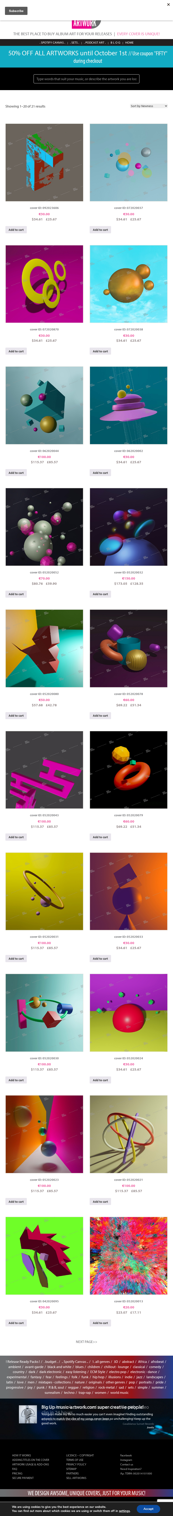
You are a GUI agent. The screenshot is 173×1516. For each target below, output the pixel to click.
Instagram (126, 1460)
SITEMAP (71, 1469)
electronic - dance (143, 1371)
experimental (17, 1377)
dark (32, 1371)
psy (30, 1387)
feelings (62, 1377)
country (19, 1371)
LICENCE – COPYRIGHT (80, 1455)
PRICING (17, 1473)
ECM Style (97, 1371)
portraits (145, 1382)
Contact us (126, 1464)
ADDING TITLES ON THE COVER (30, 1460)
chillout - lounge (116, 1366)
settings (124, 1511)
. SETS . (74, 42)
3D (116, 1361)
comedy (155, 1366)
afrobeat (157, 1361)
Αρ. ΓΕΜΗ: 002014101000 (136, 1473)
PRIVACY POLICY (76, 1464)
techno (69, 1392)
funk (85, 1377)
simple (143, 1387)
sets (131, 1387)
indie (128, 1377)
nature (80, 1382)
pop (132, 1382)
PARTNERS (72, 1473)
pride (160, 1382)
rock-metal (106, 1387)
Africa (142, 1361)
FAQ (14, 1469)
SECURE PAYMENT (23, 1478)
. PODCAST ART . (95, 42)
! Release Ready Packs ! (23, 1361)
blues (79, 1366)
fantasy (36, 1377)
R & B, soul (56, 1387)
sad (121, 1387)
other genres (115, 1382)
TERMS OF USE (74, 1460)
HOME (129, 42)
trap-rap (85, 1392)
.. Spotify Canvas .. (75, 1361)
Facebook (126, 1455)
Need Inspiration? (130, 1469)
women (100, 1392)
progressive (14, 1387)
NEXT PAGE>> (86, 1341)
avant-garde (34, 1366)
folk (74, 1377)
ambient (14, 1366)
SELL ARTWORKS (76, 1478)
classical (139, 1366)
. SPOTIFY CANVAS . (52, 42)
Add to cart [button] (16, 230)
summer (158, 1387)
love (20, 1382)
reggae (73, 1387)
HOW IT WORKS (21, 1455)
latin (9, 1382)
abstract (128, 1361)
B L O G (115, 42)
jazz (139, 1377)
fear (49, 1377)
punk (41, 1387)
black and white (59, 1366)
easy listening (76, 1371)
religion (88, 1387)
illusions (114, 1377)
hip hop (98, 1377)
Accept (148, 1509)
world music (119, 1392)
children (94, 1366)
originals (95, 1382)
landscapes (154, 1377)
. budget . (51, 1361)
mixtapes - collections (55, 1382)
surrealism (52, 1392)
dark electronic (50, 1371)
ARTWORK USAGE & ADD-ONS (30, 1464)
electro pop (117, 1371)
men (31, 1382)
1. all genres (101, 1361)
